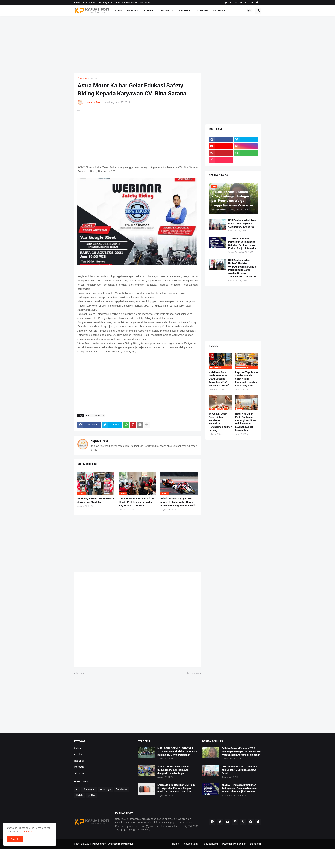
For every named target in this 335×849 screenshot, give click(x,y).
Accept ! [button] (14, 839)
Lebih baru (81, 673)
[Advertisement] (167, 44)
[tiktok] (257, 2)
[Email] (140, 425)
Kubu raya (105, 789)
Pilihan (166, 10)
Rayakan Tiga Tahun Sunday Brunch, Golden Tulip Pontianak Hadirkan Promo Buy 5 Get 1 (246, 379)
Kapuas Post (99, 441)
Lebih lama (193, 673)
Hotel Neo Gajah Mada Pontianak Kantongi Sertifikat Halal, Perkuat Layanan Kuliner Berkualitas (245, 422)
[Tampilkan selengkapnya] (147, 425)
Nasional (185, 10)
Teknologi (79, 773)
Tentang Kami (89, 2)
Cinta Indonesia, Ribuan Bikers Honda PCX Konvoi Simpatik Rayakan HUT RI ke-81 (136, 502)
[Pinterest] (133, 425)
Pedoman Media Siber (126, 2)
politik (91, 795)
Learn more (26, 831)
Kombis (148, 10)
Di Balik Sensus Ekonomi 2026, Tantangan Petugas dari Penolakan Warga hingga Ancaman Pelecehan (241, 751)
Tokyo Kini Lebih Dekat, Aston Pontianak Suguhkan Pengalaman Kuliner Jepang (220, 422)
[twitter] (241, 2)
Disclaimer (145, 2)
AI (77, 789)
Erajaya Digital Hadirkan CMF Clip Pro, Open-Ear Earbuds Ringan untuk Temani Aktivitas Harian (176, 788)
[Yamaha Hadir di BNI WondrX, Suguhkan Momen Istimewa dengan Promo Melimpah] (146, 770)
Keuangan (89, 789)
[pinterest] (236, 2)
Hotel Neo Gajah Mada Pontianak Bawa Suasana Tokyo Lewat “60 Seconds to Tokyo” (219, 379)
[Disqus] (137, 621)
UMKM (79, 795)
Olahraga (202, 10)
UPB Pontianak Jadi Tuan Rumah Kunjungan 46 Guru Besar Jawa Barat (242, 223)
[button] (250, 10)
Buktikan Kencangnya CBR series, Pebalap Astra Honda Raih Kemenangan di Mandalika (178, 502)
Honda (93, 78)
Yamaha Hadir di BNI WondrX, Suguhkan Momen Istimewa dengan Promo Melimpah (173, 770)
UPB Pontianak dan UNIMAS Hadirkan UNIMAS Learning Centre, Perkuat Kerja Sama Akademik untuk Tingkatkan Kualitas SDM (242, 268)
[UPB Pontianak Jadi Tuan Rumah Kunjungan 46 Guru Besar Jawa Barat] (217, 224)
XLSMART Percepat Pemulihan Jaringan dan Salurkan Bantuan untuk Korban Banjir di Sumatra (242, 243)
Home (77, 2)
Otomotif (219, 10)
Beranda (82, 78)
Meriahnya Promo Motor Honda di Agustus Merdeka (95, 500)
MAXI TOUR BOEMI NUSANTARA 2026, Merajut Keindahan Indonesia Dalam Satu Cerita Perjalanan (177, 751)
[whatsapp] (246, 2)
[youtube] (252, 2)
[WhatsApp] (126, 425)
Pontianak (121, 789)
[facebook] (226, 2)
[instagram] (231, 2)
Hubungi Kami (106, 2)
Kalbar (131, 10)
